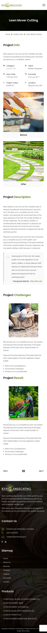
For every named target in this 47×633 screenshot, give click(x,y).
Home (5, 558)
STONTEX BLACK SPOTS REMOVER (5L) (18, 611)
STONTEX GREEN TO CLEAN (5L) (16, 607)
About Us (6, 562)
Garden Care (11, 69)
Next (41, 471)
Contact (6, 582)
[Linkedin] (5, 542)
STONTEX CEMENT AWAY (13, 603)
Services (6, 566)
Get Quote (7, 578)
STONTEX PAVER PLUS (12, 615)
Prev (5, 471)
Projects (6, 574)
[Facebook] (3, 542)
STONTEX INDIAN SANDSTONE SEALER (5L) (20, 619)
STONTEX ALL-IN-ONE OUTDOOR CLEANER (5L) (21, 599)
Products (6, 570)
